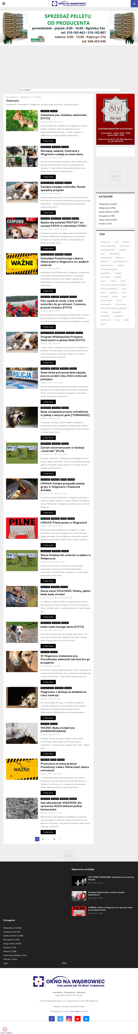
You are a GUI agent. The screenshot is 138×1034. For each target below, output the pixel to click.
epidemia (126, 242)
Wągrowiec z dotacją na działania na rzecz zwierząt (63, 693)
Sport (5, 963)
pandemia (118, 273)
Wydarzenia (104, 208)
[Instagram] (69, 1019)
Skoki (124, 297)
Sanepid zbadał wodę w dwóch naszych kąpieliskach (106, 893)
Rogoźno (104, 297)
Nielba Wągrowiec (120, 262)
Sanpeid (115, 297)
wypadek (104, 312)
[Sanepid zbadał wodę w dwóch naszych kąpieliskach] (79, 896)
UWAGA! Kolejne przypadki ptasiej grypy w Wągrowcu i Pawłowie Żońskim (62, 487)
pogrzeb (117, 277)
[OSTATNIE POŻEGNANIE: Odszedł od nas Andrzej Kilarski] (79, 881)
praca (103, 293)
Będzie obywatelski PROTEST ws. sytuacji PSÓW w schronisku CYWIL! (64, 224)
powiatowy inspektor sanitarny (114, 285)
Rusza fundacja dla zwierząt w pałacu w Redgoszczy (66, 556)
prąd (124, 293)
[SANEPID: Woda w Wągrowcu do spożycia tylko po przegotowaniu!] (79, 911)
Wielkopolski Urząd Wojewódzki (114, 308)
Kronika (102, 223)
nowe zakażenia (107, 265)
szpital (119, 301)
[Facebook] (52, 1019)
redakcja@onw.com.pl (78, 1011)
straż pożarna (106, 301)
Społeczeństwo (45, 147)
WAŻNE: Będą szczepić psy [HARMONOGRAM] (58, 729)
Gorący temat (45, 218)
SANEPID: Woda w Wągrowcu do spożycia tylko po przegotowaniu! (110, 908)
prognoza (114, 293)
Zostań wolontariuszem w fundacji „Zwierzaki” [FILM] (62, 449)
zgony (117, 320)
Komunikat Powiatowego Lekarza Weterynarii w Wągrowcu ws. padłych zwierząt (65, 262)
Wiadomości (45, 111)
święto (103, 324)
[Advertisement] (69, 68)
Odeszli (6, 951)
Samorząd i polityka (47, 183)
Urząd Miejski (106, 304)
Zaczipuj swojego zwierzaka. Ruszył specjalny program (63, 188)
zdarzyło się (106, 320)
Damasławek (106, 242)
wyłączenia (116, 312)
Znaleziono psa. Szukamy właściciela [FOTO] (64, 116)
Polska (113, 281)
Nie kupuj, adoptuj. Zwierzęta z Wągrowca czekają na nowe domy (62, 152)
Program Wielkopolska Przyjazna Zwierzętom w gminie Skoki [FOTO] (63, 338)
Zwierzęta (54, 111)
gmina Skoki (124, 246)
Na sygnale (54, 297)
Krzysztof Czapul (47, 229)
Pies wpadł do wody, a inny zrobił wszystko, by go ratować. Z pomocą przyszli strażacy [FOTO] (63, 304)
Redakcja (44, 122)
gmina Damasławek (108, 246)
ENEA (116, 242)
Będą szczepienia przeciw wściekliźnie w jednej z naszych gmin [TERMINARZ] (65, 413)
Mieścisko (119, 258)
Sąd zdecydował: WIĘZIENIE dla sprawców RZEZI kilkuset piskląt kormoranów (61, 806)
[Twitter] (60, 1019)
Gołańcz (122, 250)
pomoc (123, 281)
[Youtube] (78, 1019)
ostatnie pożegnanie (109, 269)
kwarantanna (106, 258)
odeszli (120, 265)
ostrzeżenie (105, 273)
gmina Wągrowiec (108, 250)
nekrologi (105, 262)
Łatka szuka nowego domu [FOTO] (62, 627)
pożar (123, 289)
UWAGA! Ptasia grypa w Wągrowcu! (64, 522)
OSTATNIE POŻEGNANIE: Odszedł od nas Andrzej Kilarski (111, 878)
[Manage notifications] (5, 1029)
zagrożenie (118, 316)
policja (103, 281)
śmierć (126, 320)
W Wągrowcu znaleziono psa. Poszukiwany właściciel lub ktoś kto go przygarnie (65, 659)
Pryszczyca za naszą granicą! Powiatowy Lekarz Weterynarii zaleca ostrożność (65, 767)
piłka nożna (105, 277)
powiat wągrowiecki (109, 289)
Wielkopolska (121, 304)
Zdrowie (63, 479)
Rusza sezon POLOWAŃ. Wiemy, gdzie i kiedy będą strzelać (66, 592)
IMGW (103, 254)
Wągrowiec (105, 316)
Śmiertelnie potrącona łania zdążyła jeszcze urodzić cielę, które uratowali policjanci (64, 376)
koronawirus (114, 254)
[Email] (86, 1019)
